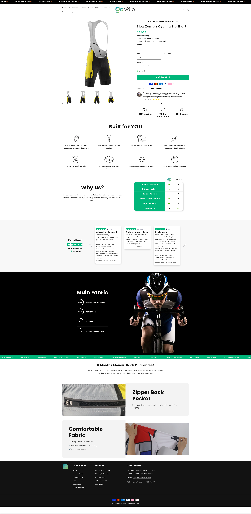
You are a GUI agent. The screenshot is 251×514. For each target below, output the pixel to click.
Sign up (144, 268)
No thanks (144, 272)
